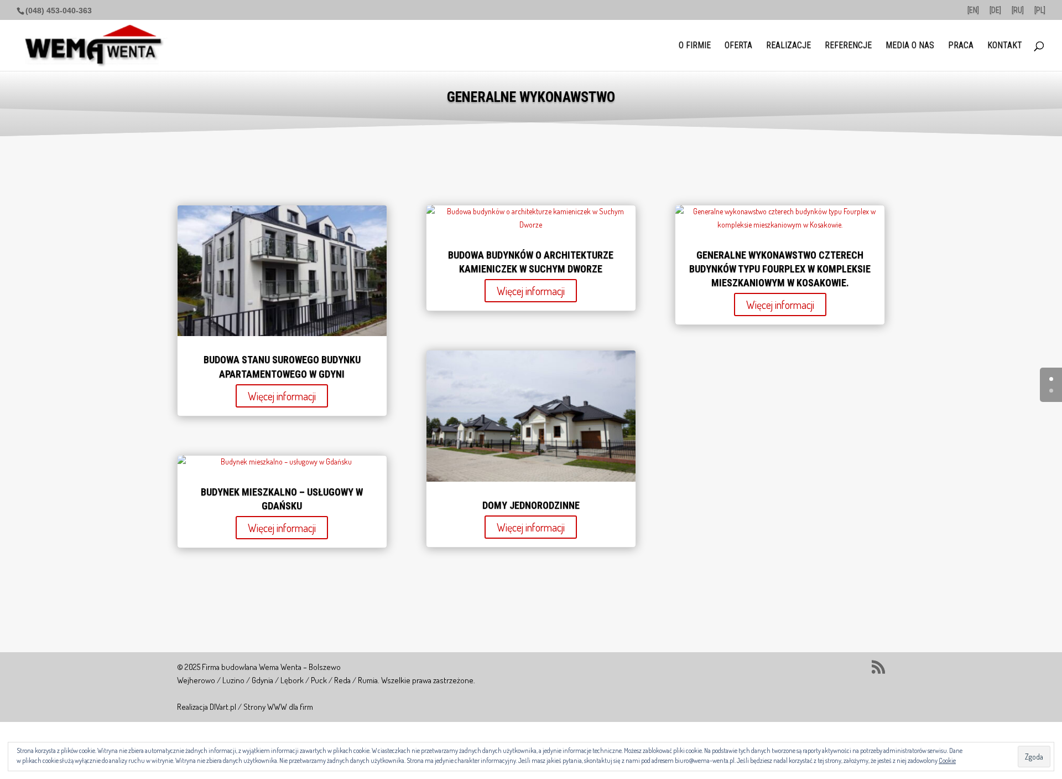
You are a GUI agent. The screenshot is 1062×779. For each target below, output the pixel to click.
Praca (961, 46)
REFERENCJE (848, 46)
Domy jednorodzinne (531, 505)
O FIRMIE (695, 46)
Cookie (947, 760)
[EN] (973, 10)
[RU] (1018, 10)
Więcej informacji (282, 396)
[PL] (1039, 10)
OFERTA (738, 46)
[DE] (995, 10)
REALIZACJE (788, 46)
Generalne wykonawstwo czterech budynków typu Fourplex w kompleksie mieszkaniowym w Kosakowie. (780, 268)
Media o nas (910, 46)
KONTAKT (1004, 46)
